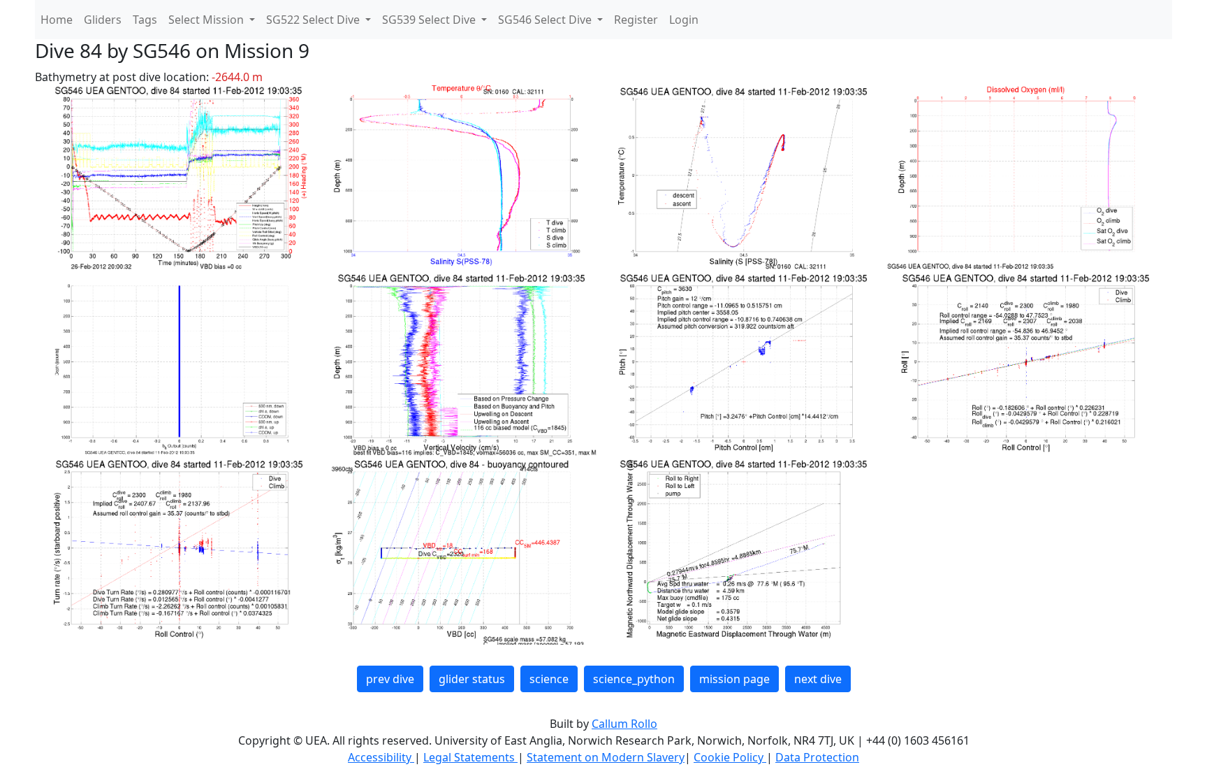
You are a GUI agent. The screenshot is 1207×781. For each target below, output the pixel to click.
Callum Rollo (624, 723)
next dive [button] (818, 679)
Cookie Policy (730, 757)
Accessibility (381, 757)
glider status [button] (472, 679)
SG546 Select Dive (546, 19)
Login (683, 19)
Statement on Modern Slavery (606, 757)
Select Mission (207, 19)
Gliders (103, 19)
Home (57, 19)
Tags (145, 19)
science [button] (549, 679)
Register (636, 19)
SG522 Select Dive (314, 19)
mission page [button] (734, 679)
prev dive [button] (390, 679)
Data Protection (817, 757)
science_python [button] (634, 679)
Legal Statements (470, 757)
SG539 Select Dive (430, 19)
